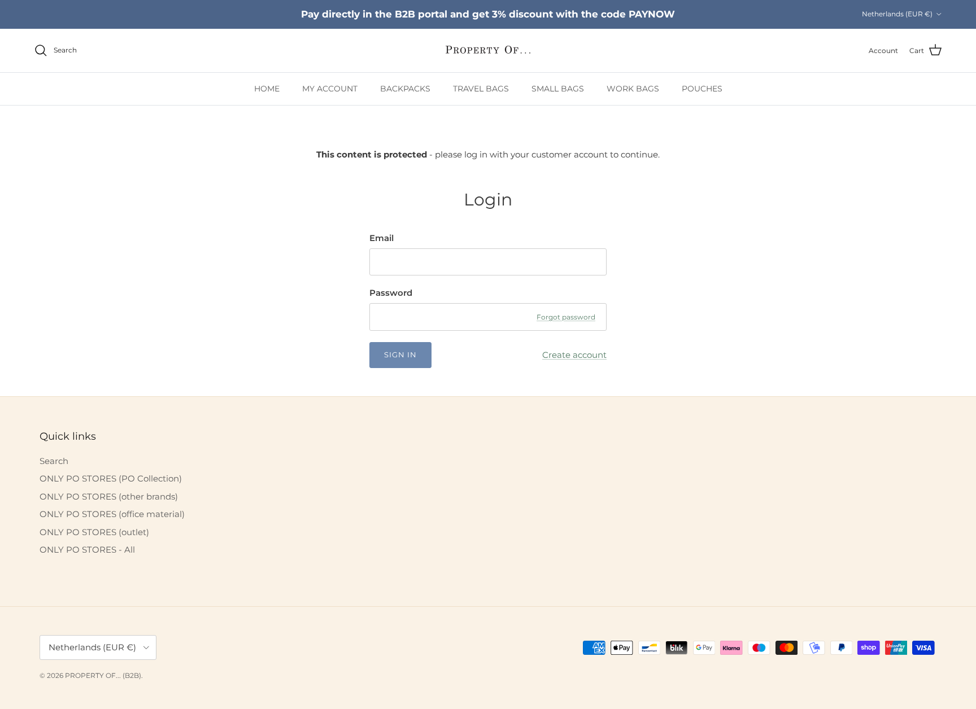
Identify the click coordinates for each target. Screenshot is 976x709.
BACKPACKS (405, 89)
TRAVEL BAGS (481, 89)
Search (54, 461)
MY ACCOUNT (330, 89)
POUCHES (702, 89)
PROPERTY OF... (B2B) (103, 675)
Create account (574, 354)
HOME (267, 89)
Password (390, 292)
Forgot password (566, 317)
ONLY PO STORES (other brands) (109, 496)
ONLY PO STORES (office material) (112, 514)
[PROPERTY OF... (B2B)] (488, 50)
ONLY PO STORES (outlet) (94, 532)
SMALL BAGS (557, 89)
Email (381, 238)
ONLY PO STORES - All (87, 549)
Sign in (400, 354)
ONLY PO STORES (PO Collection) (111, 478)
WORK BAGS (633, 89)
